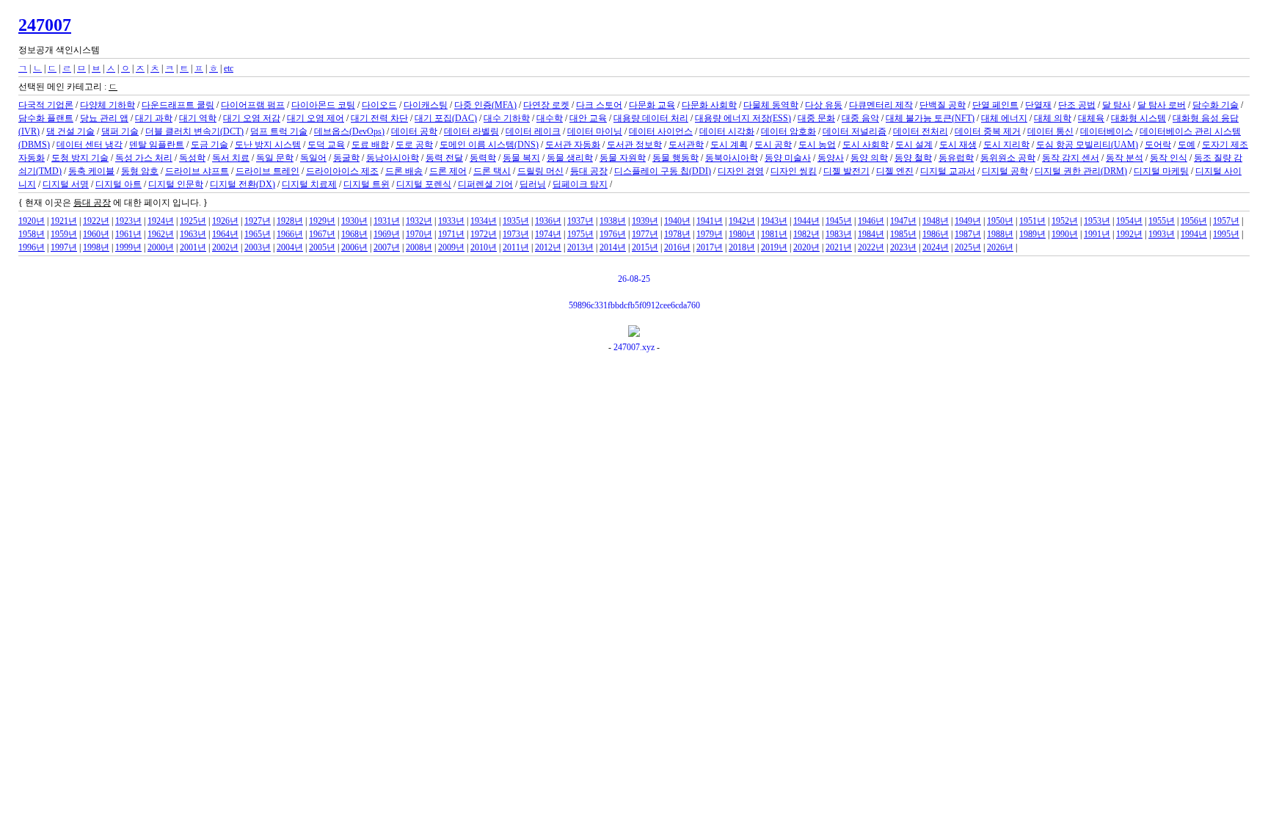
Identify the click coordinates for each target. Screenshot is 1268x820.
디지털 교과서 (947, 171)
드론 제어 (448, 171)
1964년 (225, 234)
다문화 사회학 (709, 105)
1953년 (1097, 221)
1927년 (257, 221)
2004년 (290, 247)
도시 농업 (817, 144)
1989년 (1032, 234)
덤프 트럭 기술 (278, 131)
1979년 (709, 234)
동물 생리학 (570, 158)
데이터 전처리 (920, 131)
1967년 (322, 234)
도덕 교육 (326, 144)
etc (228, 68)
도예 (1186, 144)
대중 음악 (860, 118)
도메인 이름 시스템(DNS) (489, 144)
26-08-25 (634, 279)
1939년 (645, 221)
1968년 (354, 234)
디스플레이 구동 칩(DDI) (662, 171)
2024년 (935, 247)
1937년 (580, 221)
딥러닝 (533, 184)
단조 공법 (1077, 105)
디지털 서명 (66, 184)
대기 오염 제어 (315, 118)
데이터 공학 (414, 131)
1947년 (903, 221)
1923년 (128, 221)
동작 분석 (1124, 158)
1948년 (935, 221)
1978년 (677, 234)
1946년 (871, 221)
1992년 (1129, 234)
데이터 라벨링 (471, 131)
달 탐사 (1116, 105)
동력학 (483, 158)
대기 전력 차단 (379, 118)
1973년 (516, 234)
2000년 (160, 247)
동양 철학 (913, 158)
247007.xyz (634, 347)
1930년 (354, 221)
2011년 (516, 247)
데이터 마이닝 (594, 131)
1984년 (871, 234)
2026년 (1000, 247)
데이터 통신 (1050, 131)
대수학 (549, 118)
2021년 (839, 247)
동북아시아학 (731, 158)
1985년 (903, 234)
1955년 (1161, 221)
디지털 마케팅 (1161, 171)
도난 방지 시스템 (268, 144)
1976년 (613, 234)
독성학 (192, 158)
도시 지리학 (1006, 144)
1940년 (677, 221)
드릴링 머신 (540, 171)
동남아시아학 (392, 158)
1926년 (225, 221)
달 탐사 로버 (1161, 105)
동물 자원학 (623, 158)
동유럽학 (956, 158)
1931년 (387, 221)
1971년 (451, 234)
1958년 (31, 234)
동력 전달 (444, 158)
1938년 (613, 221)
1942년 (742, 221)
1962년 (160, 234)
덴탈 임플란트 (156, 144)
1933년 (451, 221)
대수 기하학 (507, 118)
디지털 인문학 (175, 184)
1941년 (709, 221)
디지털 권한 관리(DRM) (1081, 171)
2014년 (613, 247)
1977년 (645, 234)
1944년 (806, 221)
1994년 (1194, 234)
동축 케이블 (91, 171)
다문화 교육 (652, 105)
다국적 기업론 (45, 105)
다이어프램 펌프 (253, 105)
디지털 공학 (1005, 171)
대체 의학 (1052, 118)
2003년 (257, 247)
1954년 (1129, 221)
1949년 (968, 221)
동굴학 (346, 158)
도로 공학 (414, 144)
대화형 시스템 (1138, 118)
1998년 (96, 247)
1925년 (193, 221)
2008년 (419, 247)
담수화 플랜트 (45, 118)
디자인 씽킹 (793, 171)
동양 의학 (869, 158)
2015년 (645, 247)
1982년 (806, 234)
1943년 (774, 221)
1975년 (580, 234)
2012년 (548, 247)
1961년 (128, 234)
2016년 (677, 247)
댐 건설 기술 (70, 131)
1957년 (1226, 221)
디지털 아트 (118, 184)
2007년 (387, 247)
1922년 (96, 221)
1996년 (31, 247)
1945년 (839, 221)
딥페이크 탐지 (580, 184)
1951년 (1032, 221)
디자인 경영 (741, 171)
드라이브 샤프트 (197, 171)
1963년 (193, 234)
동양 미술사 (788, 158)
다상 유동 (823, 105)
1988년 (1000, 234)
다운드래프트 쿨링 (178, 105)
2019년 (774, 247)
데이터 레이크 (533, 131)
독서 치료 (230, 158)
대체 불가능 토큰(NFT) (930, 118)
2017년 (709, 247)
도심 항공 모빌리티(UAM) (1087, 144)
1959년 (64, 234)
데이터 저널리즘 (854, 131)
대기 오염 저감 (251, 118)
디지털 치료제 (309, 184)
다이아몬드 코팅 (323, 105)
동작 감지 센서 (1070, 158)
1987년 (968, 234)
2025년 (968, 247)
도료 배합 (370, 144)
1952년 (1065, 221)
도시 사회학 (865, 144)
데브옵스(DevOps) (349, 131)
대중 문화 (816, 118)
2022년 (871, 247)
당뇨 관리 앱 (104, 118)
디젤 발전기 (846, 171)
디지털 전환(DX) (242, 184)
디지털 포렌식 (423, 184)
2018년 (742, 247)
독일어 (313, 158)
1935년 (516, 221)
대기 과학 (153, 118)
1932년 (419, 221)
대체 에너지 (1004, 118)
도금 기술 (209, 144)
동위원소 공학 (1007, 158)
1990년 (1065, 234)
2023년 (903, 247)
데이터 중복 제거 (988, 131)
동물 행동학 (675, 158)
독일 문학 (275, 158)
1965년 (257, 234)
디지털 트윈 (366, 184)
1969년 (387, 234)
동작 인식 (1168, 158)
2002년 (225, 247)
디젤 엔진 (895, 171)
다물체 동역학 (770, 105)
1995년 (1226, 234)
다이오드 (379, 105)
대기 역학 (197, 118)
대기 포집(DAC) (446, 118)
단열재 (1038, 105)
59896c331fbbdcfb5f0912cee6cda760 (634, 305)
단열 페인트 (995, 105)
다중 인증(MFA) (485, 105)
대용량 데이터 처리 (650, 118)
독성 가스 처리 (143, 158)
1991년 (1097, 234)
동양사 (830, 158)
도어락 (1158, 144)
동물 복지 (521, 158)
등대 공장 (589, 171)
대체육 (1091, 118)
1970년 (419, 234)
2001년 (193, 247)
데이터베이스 (1106, 131)
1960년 (96, 234)
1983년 (839, 234)
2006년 (354, 247)
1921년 (64, 221)
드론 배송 (404, 171)
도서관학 (686, 144)
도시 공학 (773, 144)
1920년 (31, 221)
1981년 (774, 234)
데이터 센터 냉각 (90, 144)
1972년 (483, 234)
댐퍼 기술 (120, 131)
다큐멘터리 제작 (881, 105)
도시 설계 (914, 144)
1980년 (742, 234)
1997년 (64, 247)
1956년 (1194, 221)
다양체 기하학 (107, 105)
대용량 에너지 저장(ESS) (743, 118)
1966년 (290, 234)
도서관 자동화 (572, 144)
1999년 (128, 247)
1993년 (1161, 234)
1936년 (548, 221)
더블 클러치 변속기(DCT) (194, 131)
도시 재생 (958, 144)
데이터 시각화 (726, 131)
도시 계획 (729, 144)
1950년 (1000, 221)
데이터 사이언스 (661, 131)
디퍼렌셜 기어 (485, 184)
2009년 (451, 247)
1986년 (935, 234)
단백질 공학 (942, 105)
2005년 (322, 247)
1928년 (290, 221)
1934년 (483, 221)
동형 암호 (139, 171)
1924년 (160, 221)
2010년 (483, 247)
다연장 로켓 (546, 105)
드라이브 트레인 (267, 171)
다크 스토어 (599, 105)
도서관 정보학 (634, 144)
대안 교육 (588, 118)
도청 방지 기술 (80, 158)
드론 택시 (492, 171)
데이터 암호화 (788, 131)
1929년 (322, 221)
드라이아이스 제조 (342, 171)
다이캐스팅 (426, 105)
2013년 (580, 247)
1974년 (548, 234)
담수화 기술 (1215, 105)
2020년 (806, 247)
